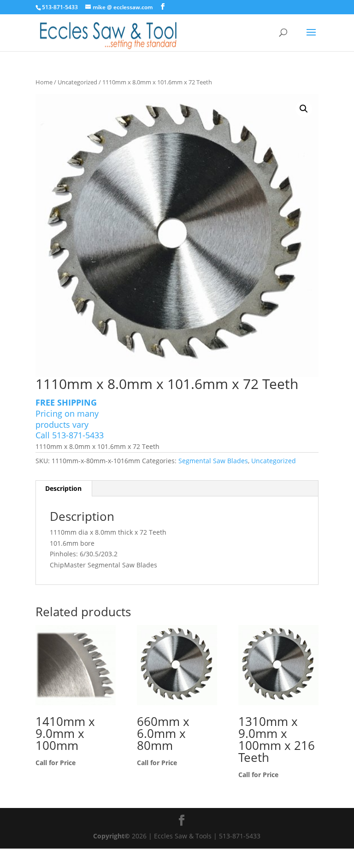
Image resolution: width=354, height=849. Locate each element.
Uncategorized (77, 82)
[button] (303, 108)
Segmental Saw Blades (213, 460)
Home (44, 82)
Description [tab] (63, 488)
